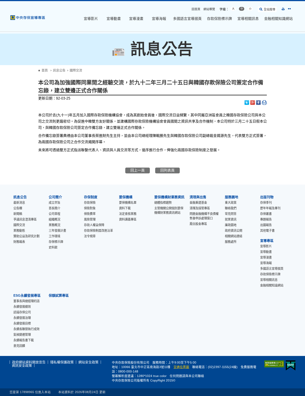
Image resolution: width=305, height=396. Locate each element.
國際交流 (19, 225)
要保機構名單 (127, 202)
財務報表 (19, 241)
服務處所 (230, 241)
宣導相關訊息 (248, 19)
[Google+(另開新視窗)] (252, 102)
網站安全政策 (88, 362)
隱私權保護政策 (62, 362)
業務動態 (19, 230)
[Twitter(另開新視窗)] (246, 102)
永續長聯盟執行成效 (26, 329)
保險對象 (90, 208)
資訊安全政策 (22, 365)
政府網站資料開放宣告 (29, 362)
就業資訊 (230, 219)
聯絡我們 (230, 208)
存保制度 (90, 197)
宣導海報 (159, 19)
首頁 (45, 70)
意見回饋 (19, 345)
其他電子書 (267, 230)
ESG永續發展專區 (27, 295)
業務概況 (54, 225)
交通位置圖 (181, 367)
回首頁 (196, 9)
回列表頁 (167, 170)
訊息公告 (59, 70)
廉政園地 (230, 225)
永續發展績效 (22, 306)
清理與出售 (198, 197)
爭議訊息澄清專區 (25, 219)
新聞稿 (17, 213)
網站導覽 (209, 9)
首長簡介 (54, 208)
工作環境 (54, 236)
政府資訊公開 (233, 230)
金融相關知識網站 (278, 19)
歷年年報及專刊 (270, 208)
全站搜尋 (269, 9)
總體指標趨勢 (163, 202)
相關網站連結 (233, 236)
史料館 (53, 247)
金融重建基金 (198, 202)
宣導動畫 (114, 19)
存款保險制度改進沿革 (98, 230)
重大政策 (230, 202)
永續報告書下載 (23, 340)
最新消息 (19, 202)
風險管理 (90, 219)
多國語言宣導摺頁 (187, 19)
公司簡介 (55, 197)
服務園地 (231, 197)
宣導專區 (267, 241)
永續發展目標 (22, 323)
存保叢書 (266, 213)
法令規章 (90, 236)
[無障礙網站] (273, 363)
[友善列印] (264, 102)
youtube (283, 9)
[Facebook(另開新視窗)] (258, 102)
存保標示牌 (56, 241)
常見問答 (230, 213)
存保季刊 (266, 202)
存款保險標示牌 (219, 19)
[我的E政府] (289, 365)
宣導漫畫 (136, 19)
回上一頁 (137, 170)
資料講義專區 (127, 219)
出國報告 (266, 225)
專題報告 (266, 219)
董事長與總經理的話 (26, 301)
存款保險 (90, 202)
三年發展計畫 (57, 230)
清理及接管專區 (200, 208)
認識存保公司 (22, 312)
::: (1, 3)
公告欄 (17, 208)
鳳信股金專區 (198, 224)
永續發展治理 (22, 317)
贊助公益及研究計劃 (26, 236)
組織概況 (54, 219)
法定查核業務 (127, 213)
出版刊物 (267, 197)
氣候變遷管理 (22, 334)
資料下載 (125, 208)
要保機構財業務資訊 (169, 197)
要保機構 (125, 197)
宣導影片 (91, 19)
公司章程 (54, 213)
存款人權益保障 (94, 225)
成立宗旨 (54, 202)
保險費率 (90, 213)
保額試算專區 (59, 295)
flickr (289, 9)
